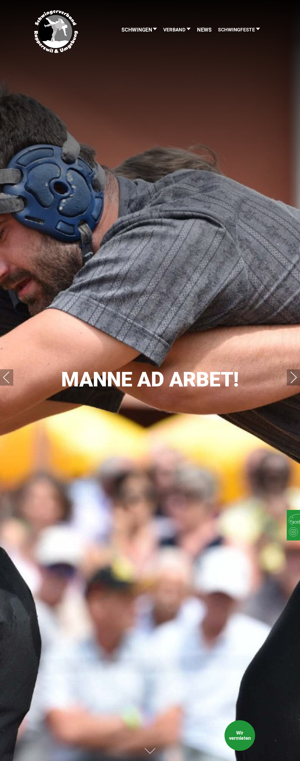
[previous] (9, 377)
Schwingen (137, 30)
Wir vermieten (240, 735)
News (204, 30)
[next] (291, 377)
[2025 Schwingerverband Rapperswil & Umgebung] (56, 39)
